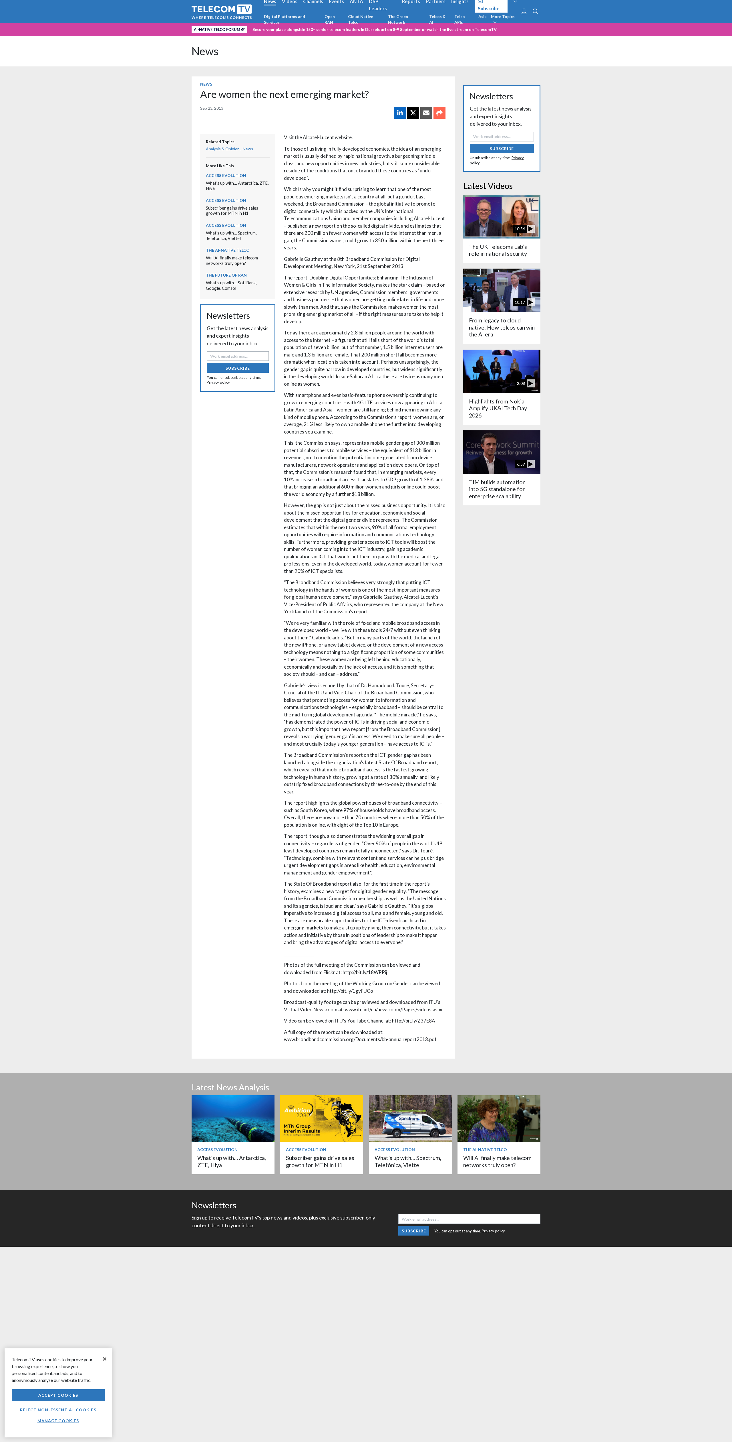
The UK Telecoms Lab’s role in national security (498, 250)
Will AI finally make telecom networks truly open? (232, 260)
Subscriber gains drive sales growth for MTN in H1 (232, 210)
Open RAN (330, 19)
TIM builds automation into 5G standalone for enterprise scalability (497, 489)
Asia (482, 16)
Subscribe (238, 368)
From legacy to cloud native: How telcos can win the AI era (502, 327)
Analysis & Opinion (223, 148)
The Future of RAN (226, 275)
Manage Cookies (58, 1420)
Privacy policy (218, 382)
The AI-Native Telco (228, 250)
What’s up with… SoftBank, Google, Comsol (231, 285)
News (205, 51)
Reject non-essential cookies (58, 1409)
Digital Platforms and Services (284, 19)
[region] (58, 1392)
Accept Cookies (58, 1395)
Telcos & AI (437, 19)
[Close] (104, 1359)
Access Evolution (226, 175)
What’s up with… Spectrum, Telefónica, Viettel (231, 235)
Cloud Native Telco (360, 19)
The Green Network (398, 19)
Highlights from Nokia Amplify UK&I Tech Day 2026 (498, 408)
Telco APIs (459, 19)
